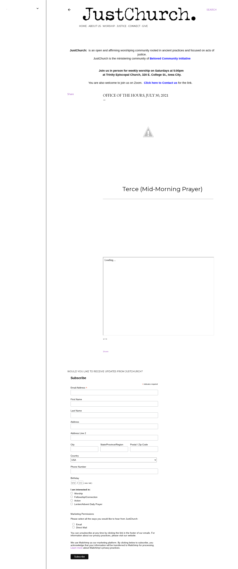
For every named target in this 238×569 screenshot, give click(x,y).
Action (77, 500)
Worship (109, 26)
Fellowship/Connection (85, 497)
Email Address (79, 387)
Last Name (76, 410)
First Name (76, 399)
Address (75, 422)
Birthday (75, 478)
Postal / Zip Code (139, 444)
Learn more (77, 547)
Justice (121, 26)
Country (75, 455)
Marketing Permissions (82, 514)
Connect (134, 26)
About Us (95, 26)
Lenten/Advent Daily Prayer (88, 504)
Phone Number (78, 466)
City (72, 444)
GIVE (145, 26)
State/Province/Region (111, 444)
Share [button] (70, 94)
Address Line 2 (78, 433)
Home (83, 26)
